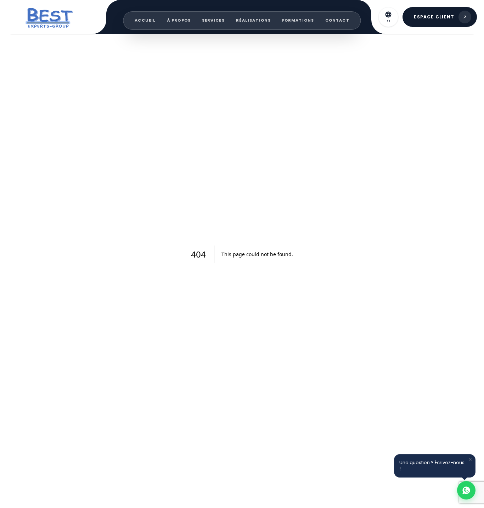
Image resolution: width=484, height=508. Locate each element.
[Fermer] (470, 459)
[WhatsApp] (466, 490)
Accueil (145, 20)
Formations (298, 20)
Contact (337, 20)
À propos (179, 20)
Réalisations (253, 20)
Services (213, 20)
